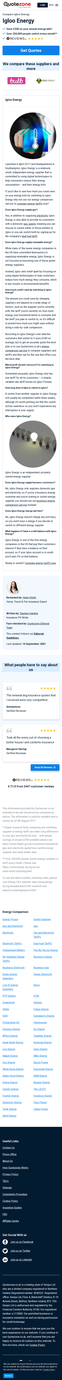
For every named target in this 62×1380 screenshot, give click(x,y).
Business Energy (43, 956)
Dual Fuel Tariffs (43, 943)
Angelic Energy (42, 1082)
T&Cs (6, 1181)
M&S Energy (40, 1055)
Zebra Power (41, 1109)
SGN (5, 1015)
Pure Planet (40, 1102)
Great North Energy (13, 1042)
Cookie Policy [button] (49, 1370)
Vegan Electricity (43, 974)
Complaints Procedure (15, 1194)
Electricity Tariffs (12, 943)
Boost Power (41, 1062)
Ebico (37, 985)
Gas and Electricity (13, 926)
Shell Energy (9, 1115)
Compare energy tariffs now (40, 563)
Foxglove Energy (43, 1095)
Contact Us (9, 1147)
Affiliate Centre (11, 1220)
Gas (36, 926)
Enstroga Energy (43, 1042)
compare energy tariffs (29, 203)
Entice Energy (10, 1082)
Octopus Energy (11, 1029)
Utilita (6, 1009)
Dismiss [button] (8, 1376)
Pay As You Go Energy (46, 950)
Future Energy (41, 1009)
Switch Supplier (42, 919)
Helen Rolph (29, 597)
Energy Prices (10, 919)
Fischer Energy (11, 1095)
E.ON (36, 995)
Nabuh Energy (10, 1055)
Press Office (10, 1154)
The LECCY (40, 1089)
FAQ (5, 1214)
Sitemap (7, 1187)
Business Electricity (14, 967)
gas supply (30, 223)
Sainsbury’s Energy (44, 1015)
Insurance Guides (12, 1207)
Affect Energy (10, 1035)
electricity (42, 215)
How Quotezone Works (15, 1167)
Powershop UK (11, 1022)
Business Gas (41, 967)
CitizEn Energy (11, 1089)
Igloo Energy (41, 1049)
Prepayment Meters (14, 950)
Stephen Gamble (29, 613)
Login (42, 5)
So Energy (39, 1029)
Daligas (38, 1002)
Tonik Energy (10, 1109)
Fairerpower (40, 1022)
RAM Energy (40, 1075)
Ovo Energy (9, 1062)
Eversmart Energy (43, 1069)
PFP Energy (9, 995)
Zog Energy (9, 1049)
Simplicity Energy (12, 1102)
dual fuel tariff (29, 236)
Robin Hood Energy (13, 1075)
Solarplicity (9, 1002)
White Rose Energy (13, 1069)
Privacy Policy (10, 1174)
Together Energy (43, 1035)
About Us (8, 1161)
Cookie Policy (10, 1201)
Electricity (8, 932)
